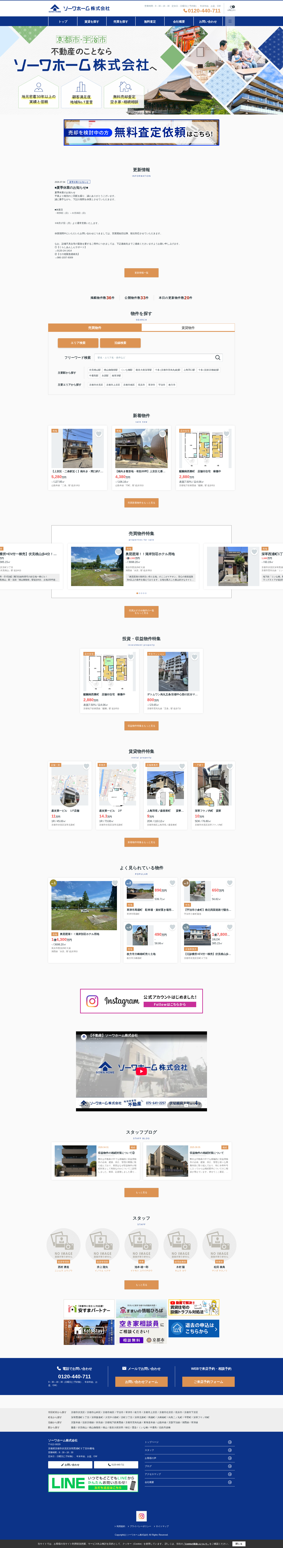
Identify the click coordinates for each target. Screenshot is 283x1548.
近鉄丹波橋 (164, 1427)
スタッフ (149, 1450)
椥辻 (127, 1427)
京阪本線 (76, 1422)
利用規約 (121, 1526)
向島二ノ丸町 (176, 1417)
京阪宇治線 (175, 1422)
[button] (137, 593)
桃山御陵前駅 (111, 370)
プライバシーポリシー (140, 1526)
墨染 (134, 1427)
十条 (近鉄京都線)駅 (208, 370)
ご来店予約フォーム (208, 1382)
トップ (62, 21)
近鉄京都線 (88, 1422)
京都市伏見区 (96, 384)
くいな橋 (143, 1427)
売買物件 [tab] (94, 328)
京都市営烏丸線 (133, 1422)
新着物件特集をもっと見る (141, 842)
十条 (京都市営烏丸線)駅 (167, 370)
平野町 (188, 1417)
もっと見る (141, 1192)
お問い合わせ (208, 21)
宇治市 (161, 384)
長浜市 (141, 384)
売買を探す (120, 21)
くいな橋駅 (126, 370)
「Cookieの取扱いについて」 (196, 1544)
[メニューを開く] (230, 21)
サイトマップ (162, 1526)
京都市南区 (129, 384)
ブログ (148, 1466)
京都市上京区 (113, 384)
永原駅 (105, 375)
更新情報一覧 (141, 272)
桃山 (105, 1427)
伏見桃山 (82, 1427)
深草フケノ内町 (201, 1417)
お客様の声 (150, 1458)
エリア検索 (78, 342)
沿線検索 (120, 342)
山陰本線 (162, 1422)
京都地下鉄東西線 (114, 1422)
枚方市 (172, 384)
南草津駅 (116, 375)
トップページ (152, 1442)
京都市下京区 (191, 1412)
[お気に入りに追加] (98, 433)
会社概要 (179, 21)
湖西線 (186, 1422)
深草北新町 (141, 1417)
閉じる (239, 1543)
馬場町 (152, 1417)
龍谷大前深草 (116, 1427)
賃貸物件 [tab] (188, 328)
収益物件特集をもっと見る (141, 725)
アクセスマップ (153, 1474)
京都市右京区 (166, 1412)
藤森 (73, 1427)
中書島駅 (93, 375)
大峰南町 (162, 1417)
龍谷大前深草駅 (144, 370)
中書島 (153, 1427)
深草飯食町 (98, 1417)
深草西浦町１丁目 (80, 1417)
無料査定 (150, 21)
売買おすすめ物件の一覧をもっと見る (141, 611)
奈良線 (100, 1422)
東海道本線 (150, 1422)
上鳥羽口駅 (189, 370)
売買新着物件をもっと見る (141, 502)
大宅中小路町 (112, 1417)
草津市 (151, 384)
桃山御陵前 (95, 1427)
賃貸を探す (92, 21)
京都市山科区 (94, 1412)
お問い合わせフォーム (141, 1382)
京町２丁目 (127, 1417)
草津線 (194, 1422)
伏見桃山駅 (95, 370)
